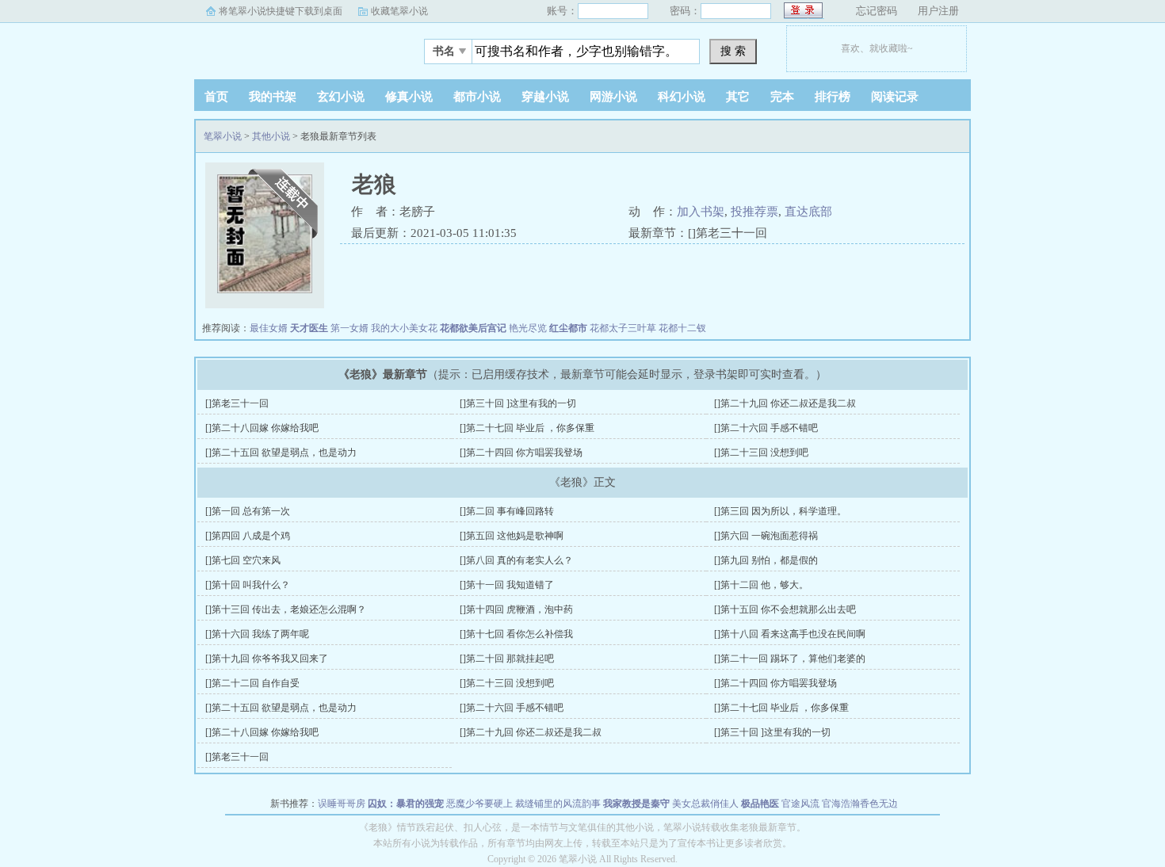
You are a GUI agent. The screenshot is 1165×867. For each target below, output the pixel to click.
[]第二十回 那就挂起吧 (507, 658)
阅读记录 (895, 96)
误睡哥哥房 (341, 803)
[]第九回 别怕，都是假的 (766, 560)
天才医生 (309, 328)
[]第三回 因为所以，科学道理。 (780, 511)
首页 (216, 96)
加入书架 (700, 211)
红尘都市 (568, 328)
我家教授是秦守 (636, 803)
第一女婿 (349, 328)
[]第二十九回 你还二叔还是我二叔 (785, 403)
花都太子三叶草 (623, 328)
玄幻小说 (341, 96)
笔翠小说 (293, 47)
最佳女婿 (269, 328)
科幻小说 (681, 96)
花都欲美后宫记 (473, 328)
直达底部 (808, 211)
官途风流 (800, 803)
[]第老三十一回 (237, 403)
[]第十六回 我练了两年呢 (257, 634)
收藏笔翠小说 (399, 11)
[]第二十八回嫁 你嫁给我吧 (262, 428)
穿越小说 (545, 96)
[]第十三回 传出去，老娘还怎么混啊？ (285, 609)
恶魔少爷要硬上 (479, 803)
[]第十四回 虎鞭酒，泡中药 (516, 609)
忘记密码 (876, 11)
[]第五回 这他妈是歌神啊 (511, 535)
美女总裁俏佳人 (705, 803)
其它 (738, 96)
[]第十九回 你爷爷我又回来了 (266, 658)
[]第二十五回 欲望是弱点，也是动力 (281, 452)
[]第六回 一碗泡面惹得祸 (766, 535)
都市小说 (477, 96)
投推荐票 (754, 211)
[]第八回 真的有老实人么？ (516, 560)
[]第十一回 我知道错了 (507, 584)
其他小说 (271, 136)
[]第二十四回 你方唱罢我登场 (521, 452)
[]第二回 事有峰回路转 (507, 511)
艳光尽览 (528, 328)
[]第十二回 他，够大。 (761, 584)
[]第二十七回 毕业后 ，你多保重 (527, 428)
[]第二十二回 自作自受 (252, 683)
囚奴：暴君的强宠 (406, 803)
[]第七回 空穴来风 (243, 560)
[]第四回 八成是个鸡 (247, 535)
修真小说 (409, 96)
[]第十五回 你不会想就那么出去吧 (785, 609)
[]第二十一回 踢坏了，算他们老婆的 (789, 658)
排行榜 (832, 96)
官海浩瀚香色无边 (860, 803)
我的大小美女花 (404, 328)
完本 (782, 96)
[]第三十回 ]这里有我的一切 (518, 403)
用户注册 (938, 11)
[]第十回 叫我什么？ (247, 584)
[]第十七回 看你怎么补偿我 (516, 634)
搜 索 (733, 50)
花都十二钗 (682, 328)
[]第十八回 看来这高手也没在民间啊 (789, 634)
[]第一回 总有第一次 (247, 511)
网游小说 (613, 96)
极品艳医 (760, 803)
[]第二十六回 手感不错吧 (766, 428)
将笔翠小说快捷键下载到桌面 (280, 11)
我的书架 (272, 96)
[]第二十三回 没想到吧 (761, 452)
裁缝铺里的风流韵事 (558, 803)
